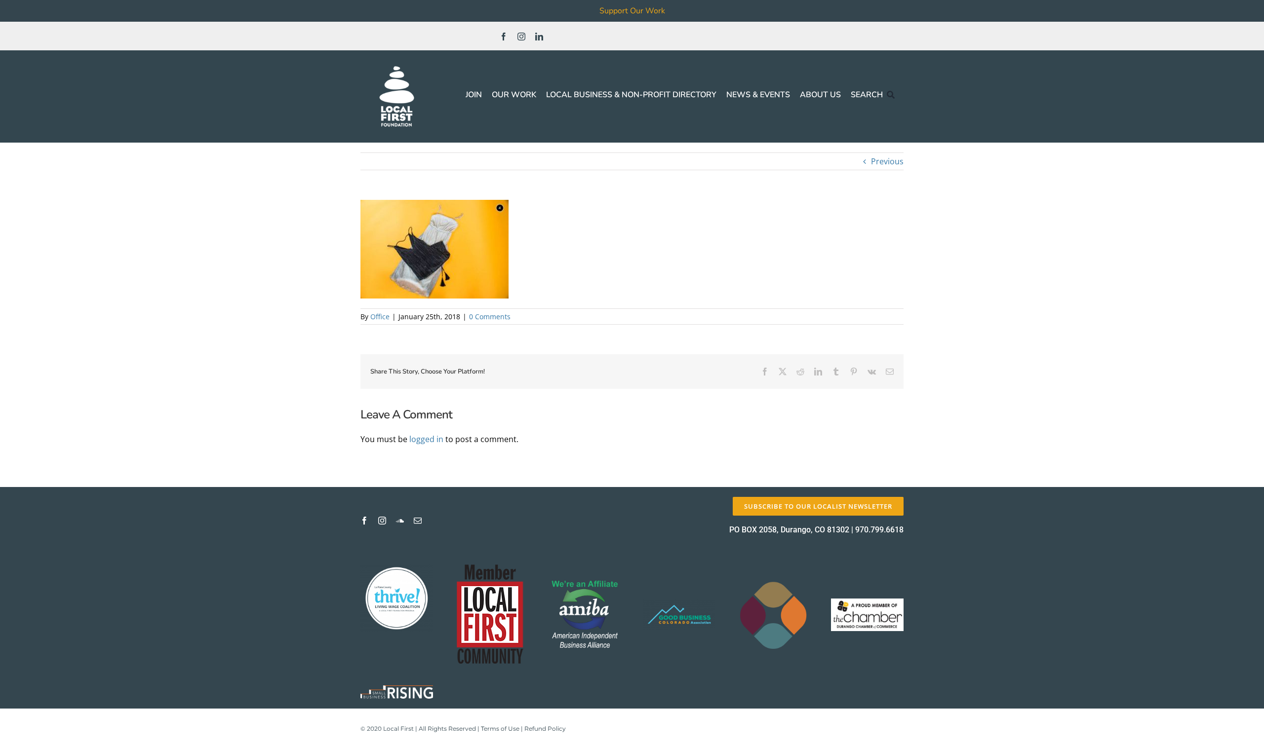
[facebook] (504, 36)
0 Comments (490, 316)
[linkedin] (539, 36)
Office (380, 316)
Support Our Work (632, 10)
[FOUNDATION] (396, 64)
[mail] (418, 520)
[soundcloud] (400, 520)
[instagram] (521, 36)
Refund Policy (545, 728)
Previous (887, 161)
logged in (426, 439)
